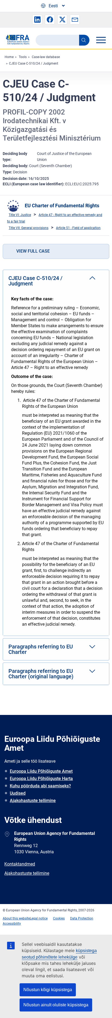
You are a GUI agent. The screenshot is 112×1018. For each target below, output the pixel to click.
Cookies (59, 918)
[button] (37, 19)
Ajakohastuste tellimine (33, 800)
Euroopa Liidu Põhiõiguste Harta (41, 778)
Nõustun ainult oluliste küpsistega (55, 1005)
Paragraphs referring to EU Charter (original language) (40, 674)
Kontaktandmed (19, 864)
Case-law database (46, 57)
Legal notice (39, 918)
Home (9, 57)
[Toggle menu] (101, 40)
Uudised (18, 793)
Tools (23, 57)
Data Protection (81, 918)
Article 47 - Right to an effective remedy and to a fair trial (54, 218)
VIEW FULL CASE (33, 251)
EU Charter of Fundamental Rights (62, 205)
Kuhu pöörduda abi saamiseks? (40, 785)
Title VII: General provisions (28, 228)
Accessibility (12, 923)
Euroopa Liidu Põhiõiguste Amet (41, 771)
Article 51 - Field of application (78, 228)
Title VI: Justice (20, 215)
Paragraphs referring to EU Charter (40, 649)
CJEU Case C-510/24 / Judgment (33, 63)
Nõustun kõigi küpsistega (47, 989)
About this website (16, 918)
